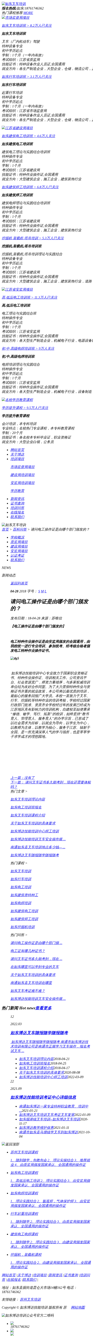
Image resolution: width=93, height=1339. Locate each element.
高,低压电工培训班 (29, 297)
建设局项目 (19, 546)
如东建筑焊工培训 (24, 919)
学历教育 (17, 491)
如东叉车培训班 (27, 25)
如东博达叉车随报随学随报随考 (34, 855)
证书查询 (17, 503)
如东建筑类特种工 (24, 895)
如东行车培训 (20, 879)
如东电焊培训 (20, 903)
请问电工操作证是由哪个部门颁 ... (36, 943)
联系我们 (17, 517)
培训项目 (17, 459)
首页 (5, 529)
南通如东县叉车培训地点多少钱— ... (37, 847)
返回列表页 (19, 583)
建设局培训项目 (22, 475)
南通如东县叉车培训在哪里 (31, 983)
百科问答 (20, 529)
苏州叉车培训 (30, 1299)
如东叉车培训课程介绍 (27, 815)
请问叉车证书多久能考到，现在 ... (36, 959)
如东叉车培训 (20, 871)
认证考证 (17, 555)
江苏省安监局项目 (19, 289)
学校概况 (17, 537)
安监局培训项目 (22, 483)
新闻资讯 (17, 499)
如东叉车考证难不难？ (27, 991)
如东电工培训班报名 (26, 807)
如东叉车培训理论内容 (27, 799)
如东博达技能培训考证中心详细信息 (43, 1097)
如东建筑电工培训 (24, 911)
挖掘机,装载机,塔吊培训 (33, 238)
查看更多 (43, 1008)
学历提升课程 (25, 408)
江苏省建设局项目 (19, 128)
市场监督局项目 (17, 17)
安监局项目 (19, 551)
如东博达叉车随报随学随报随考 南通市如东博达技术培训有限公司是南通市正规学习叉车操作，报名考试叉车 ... (50, 1046)
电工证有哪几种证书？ (27, 951)
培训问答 (17, 508)
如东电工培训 (20, 887)
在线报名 (17, 512)
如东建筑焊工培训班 (30, 187)
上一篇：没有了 (22, 778)
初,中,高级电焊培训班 (28, 348)
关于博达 (17, 454)
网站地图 (78, 1307)
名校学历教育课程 (19, 400)
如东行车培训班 (27, 76)
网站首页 (17, 450)
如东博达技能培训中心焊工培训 (34, 831)
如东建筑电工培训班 (28, 136)
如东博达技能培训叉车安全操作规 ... (38, 839)
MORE (28, 13)
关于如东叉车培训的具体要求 (32, 823)
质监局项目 (19, 542)
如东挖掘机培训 (22, 927)
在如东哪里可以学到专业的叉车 (34, 967)
